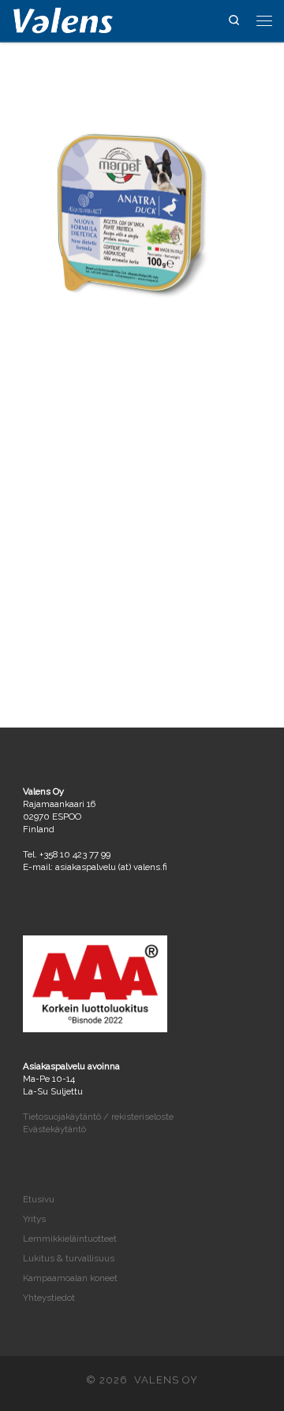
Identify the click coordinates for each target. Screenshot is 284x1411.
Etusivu (38, 1199)
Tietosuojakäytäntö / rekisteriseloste (98, 1116)
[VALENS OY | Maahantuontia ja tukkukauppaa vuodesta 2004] (63, 19)
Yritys (34, 1218)
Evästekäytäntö (54, 1129)
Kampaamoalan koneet (70, 1277)
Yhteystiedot (49, 1297)
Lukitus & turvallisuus (68, 1258)
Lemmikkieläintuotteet (70, 1238)
